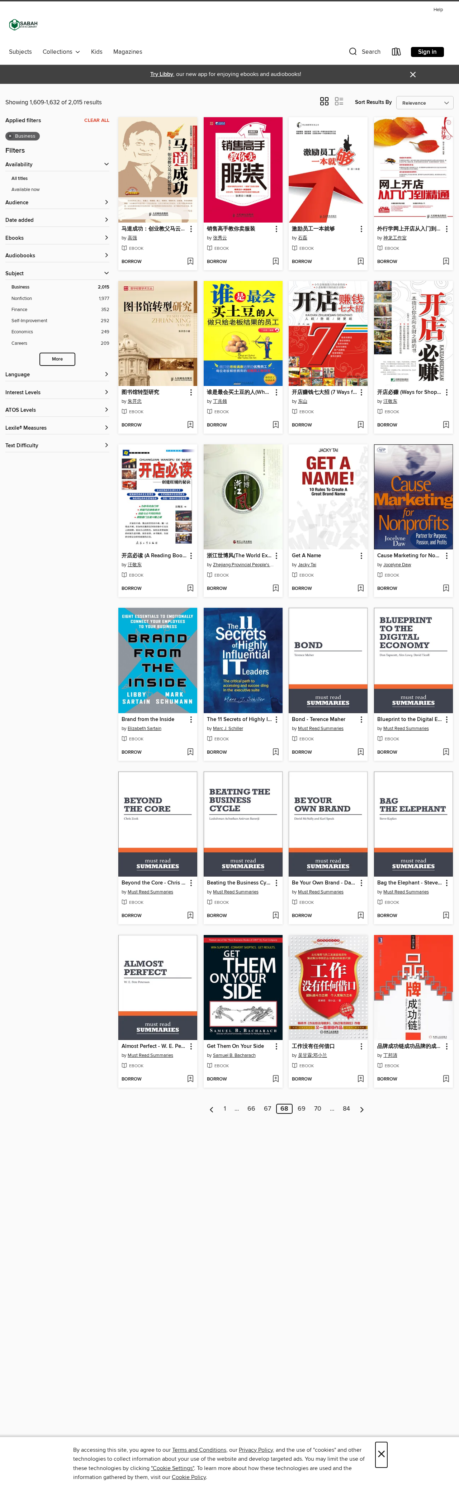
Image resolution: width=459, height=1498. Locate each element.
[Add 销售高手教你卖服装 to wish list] (275, 262)
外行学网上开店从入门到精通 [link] (410, 229)
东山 (302, 401)
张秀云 (220, 238)
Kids (97, 52)
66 (251, 1109)
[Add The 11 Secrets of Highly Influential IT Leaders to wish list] (275, 752)
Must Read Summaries (321, 728)
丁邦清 (390, 1055)
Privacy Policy (256, 1450)
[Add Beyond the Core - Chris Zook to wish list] (190, 916)
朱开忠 (135, 401)
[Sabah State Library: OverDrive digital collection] (23, 25)
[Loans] (396, 53)
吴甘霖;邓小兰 (312, 1055)
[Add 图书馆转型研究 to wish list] (190, 425)
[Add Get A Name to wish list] (360, 588)
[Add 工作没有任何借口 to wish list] (360, 1079)
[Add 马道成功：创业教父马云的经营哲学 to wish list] (190, 262)
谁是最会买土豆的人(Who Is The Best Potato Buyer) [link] (240, 392)
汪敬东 (390, 401)
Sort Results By (373, 102)
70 (317, 1109)
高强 (132, 238)
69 (302, 1109)
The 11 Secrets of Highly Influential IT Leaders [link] (240, 719)
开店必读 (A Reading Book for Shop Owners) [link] (154, 556)
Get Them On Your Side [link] (235, 1046)
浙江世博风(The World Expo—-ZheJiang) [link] (240, 556)
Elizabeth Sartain (144, 728)
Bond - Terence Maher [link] (318, 719)
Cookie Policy (189, 1477)
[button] (364, 53)
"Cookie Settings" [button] (172, 1468)
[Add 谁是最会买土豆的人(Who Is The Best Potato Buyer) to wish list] (275, 425)
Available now (25, 189)
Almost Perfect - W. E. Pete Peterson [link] (154, 1046)
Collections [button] (59, 52)
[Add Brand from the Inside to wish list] (190, 752)
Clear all (96, 120)
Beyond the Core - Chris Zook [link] (154, 883)
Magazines (127, 52)
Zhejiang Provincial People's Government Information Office (244, 565)
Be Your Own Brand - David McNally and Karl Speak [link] (325, 883)
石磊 (302, 238)
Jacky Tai (307, 565)
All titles (19, 179)
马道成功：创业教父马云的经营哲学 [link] (154, 229)
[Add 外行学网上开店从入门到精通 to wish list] (445, 262)
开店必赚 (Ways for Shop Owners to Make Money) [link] (410, 392)
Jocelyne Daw (397, 565)
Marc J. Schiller (228, 728)
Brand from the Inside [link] (148, 719)
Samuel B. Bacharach (234, 1055)
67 (267, 1109)
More (57, 359)
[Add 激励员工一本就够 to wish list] (360, 262)
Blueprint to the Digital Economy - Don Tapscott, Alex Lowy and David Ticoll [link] (410, 719)
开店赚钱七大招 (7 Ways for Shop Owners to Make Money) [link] (325, 392)
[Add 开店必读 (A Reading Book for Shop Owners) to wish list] (190, 588)
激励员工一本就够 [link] (313, 229)
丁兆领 (220, 401)
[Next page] (362, 1109)
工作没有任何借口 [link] (313, 1046)
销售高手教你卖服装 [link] (231, 229)
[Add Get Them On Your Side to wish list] (275, 1079)
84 (346, 1109)
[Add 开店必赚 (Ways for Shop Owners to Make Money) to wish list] (445, 425)
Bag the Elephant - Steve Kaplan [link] (410, 883)
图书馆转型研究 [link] (140, 392)
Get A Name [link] (306, 556)
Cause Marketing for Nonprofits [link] (410, 556)
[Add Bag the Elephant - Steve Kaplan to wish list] (445, 916)
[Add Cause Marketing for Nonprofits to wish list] (445, 588)
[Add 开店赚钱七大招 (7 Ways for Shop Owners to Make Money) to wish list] (360, 425)
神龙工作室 (395, 238)
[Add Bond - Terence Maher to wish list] (360, 752)
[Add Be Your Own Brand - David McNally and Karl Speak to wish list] (360, 916)
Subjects (20, 52)
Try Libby (161, 74)
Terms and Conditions (199, 1450)
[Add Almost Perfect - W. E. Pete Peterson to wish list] (190, 1079)
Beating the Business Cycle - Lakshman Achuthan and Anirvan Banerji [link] (240, 883)
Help (438, 10)
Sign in (427, 52)
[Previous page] (212, 1109)
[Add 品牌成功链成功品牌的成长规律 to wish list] (445, 1079)
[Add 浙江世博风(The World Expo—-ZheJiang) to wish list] (275, 588)
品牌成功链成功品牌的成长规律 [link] (410, 1046)
